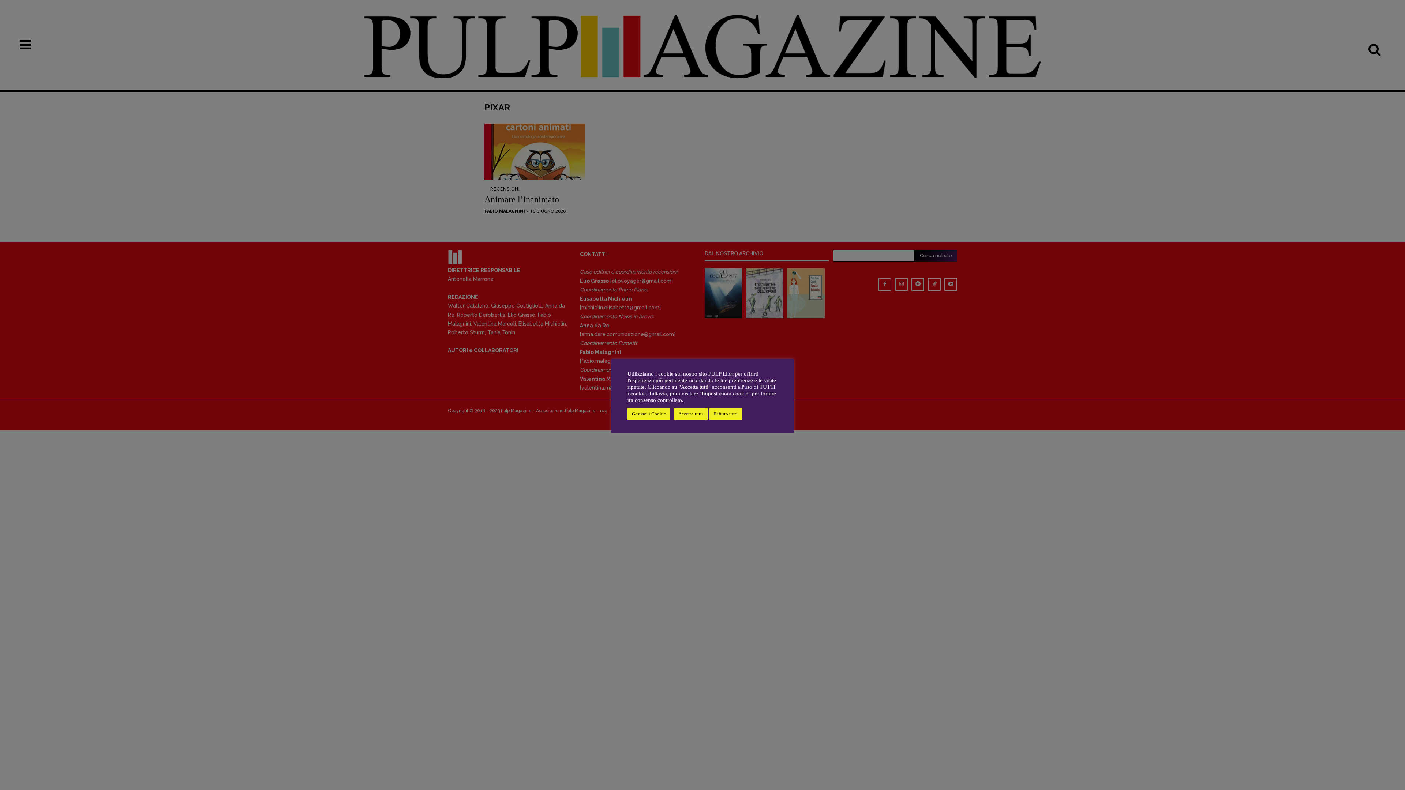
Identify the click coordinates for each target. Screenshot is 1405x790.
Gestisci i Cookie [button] (649, 414)
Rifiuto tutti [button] (726, 414)
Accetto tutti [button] (690, 414)
